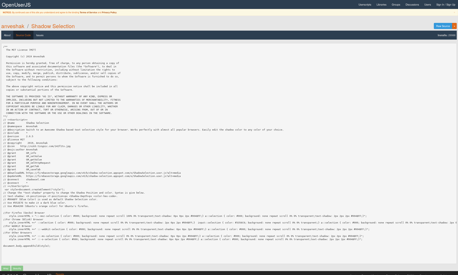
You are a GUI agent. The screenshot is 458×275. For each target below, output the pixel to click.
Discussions (412, 4)
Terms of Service (88, 12)
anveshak (12, 26)
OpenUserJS (16, 4)
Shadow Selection (53, 26)
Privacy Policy (109, 12)
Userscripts (365, 4)
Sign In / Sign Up (445, 4)
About (7, 35)
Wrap (5, 268)
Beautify (17, 268)
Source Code (23, 35)
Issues (39, 35)
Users (427, 4)
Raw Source (443, 26)
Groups (396, 4)
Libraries (381, 4)
